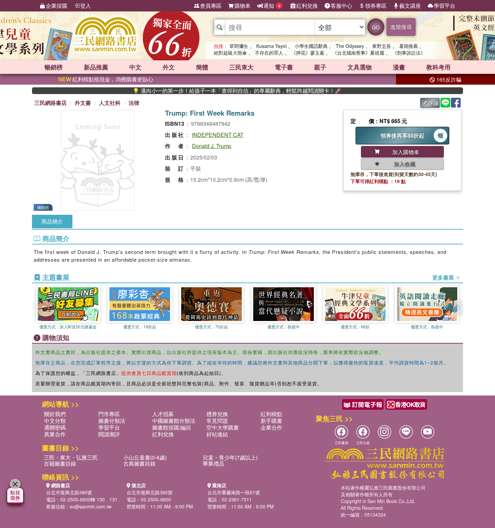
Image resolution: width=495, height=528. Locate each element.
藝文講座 (410, 5)
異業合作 (55, 434)
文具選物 (360, 67)
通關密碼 (55, 427)
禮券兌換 (217, 414)
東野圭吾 (381, 45)
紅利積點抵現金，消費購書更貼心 (105, 79)
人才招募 (163, 414)
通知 (271, 5)
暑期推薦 (408, 45)
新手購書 (271, 420)
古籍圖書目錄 (60, 463)
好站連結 (217, 434)
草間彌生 (238, 45)
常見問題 (217, 420)
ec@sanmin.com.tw (90, 506)
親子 (320, 67)
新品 (96, 67)
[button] (458, 307)
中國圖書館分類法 (173, 420)
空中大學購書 (222, 427)
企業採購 (56, 5)
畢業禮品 (213, 463)
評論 (433, 103)
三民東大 (241, 67)
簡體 (202, 67)
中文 (135, 67)
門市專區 (109, 414)
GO (376, 27)
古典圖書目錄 (139, 463)
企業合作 (271, 427)
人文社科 (110, 103)
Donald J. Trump (211, 146)
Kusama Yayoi (271, 45)
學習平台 (444, 5)
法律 (134, 103)
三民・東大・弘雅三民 (71, 457)
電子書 (284, 67)
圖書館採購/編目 (171, 427)
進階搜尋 (401, 27)
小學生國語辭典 (311, 45)
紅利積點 (271, 414)
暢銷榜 (53, 67)
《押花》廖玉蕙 (307, 52)
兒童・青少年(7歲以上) (230, 457)
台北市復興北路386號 (69, 492)
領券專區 (376, 5)
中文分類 (55, 420)
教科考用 (438, 67)
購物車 (242, 5)
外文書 (83, 103)
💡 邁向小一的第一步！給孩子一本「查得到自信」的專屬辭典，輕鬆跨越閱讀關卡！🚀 (222, 90)
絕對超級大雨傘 (230, 52)
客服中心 (341, 5)
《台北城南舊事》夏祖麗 (358, 52)
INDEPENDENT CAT (217, 135)
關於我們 (55, 414)
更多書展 (443, 277)
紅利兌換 (307, 5)
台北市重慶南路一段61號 (233, 492)
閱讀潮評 (109, 434)
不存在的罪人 (269, 52)
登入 (85, 5)
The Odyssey (350, 45)
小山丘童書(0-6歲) (145, 457)
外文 (169, 67)
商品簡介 (52, 221)
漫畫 (399, 67)
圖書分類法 (111, 420)
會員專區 (211, 5)
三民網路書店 (50, 103)
